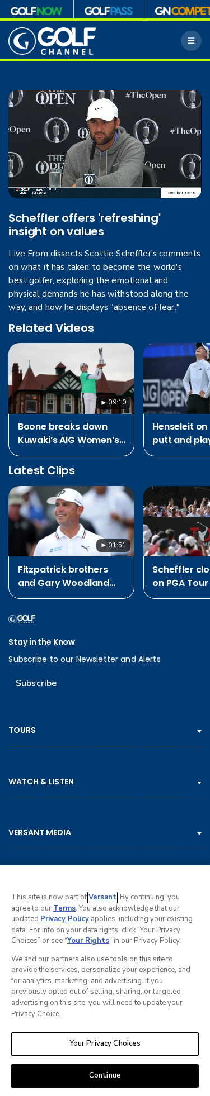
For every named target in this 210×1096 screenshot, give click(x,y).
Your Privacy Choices (105, 1043)
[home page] (52, 41)
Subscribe (36, 683)
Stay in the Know (41, 642)
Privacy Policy (64, 919)
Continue (105, 1075)
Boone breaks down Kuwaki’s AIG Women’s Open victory (68, 433)
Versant (102, 897)
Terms (64, 908)
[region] (105, 980)
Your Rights (88, 941)
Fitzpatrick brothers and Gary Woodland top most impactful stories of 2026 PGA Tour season (63, 576)
